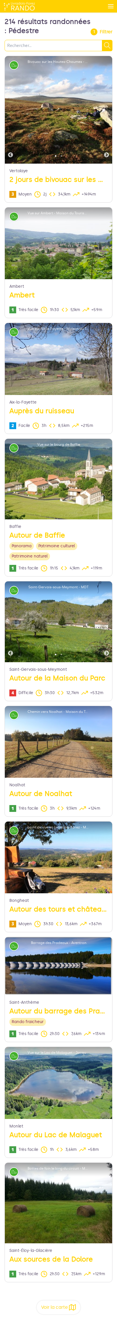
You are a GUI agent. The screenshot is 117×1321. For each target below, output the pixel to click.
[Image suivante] (106, 110)
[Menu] (110, 6)
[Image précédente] (10, 110)
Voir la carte (54, 1307)
